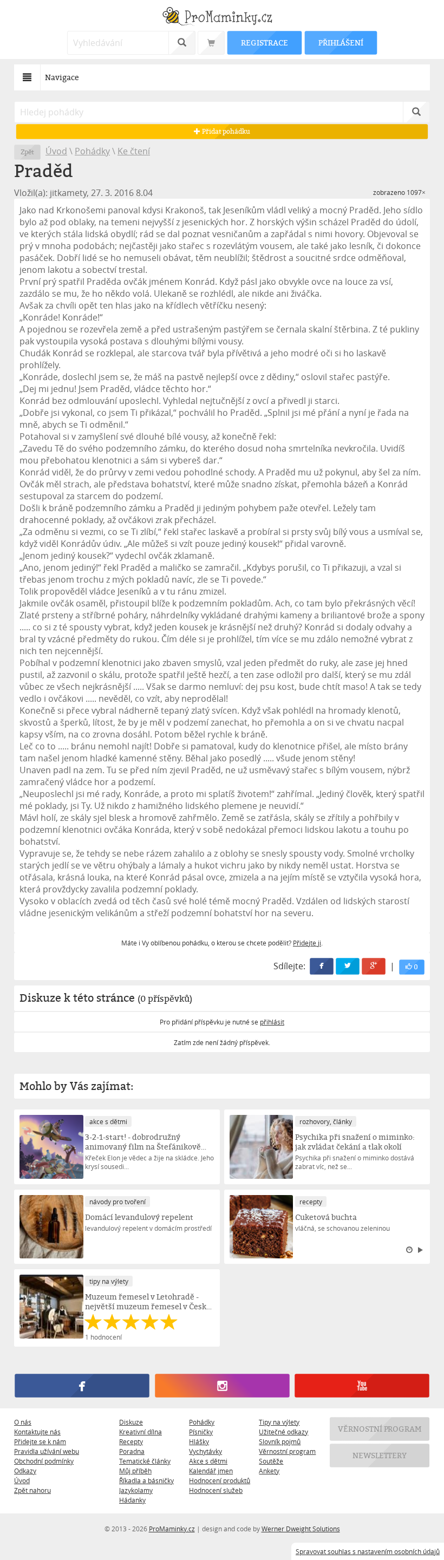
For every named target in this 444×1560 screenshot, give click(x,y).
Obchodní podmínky (44, 1461)
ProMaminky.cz (172, 1528)
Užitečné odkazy (283, 1431)
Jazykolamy (136, 1490)
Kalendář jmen (211, 1470)
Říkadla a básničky (146, 1480)
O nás (22, 1422)
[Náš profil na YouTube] (362, 1386)
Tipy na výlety (279, 1422)
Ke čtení (133, 151)
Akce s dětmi (208, 1461)
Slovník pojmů (280, 1441)
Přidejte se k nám (40, 1441)
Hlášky (199, 1441)
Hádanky (132, 1500)
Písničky (201, 1431)
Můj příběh (135, 1470)
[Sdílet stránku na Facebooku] (322, 966)
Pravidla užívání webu (46, 1451)
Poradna (132, 1451)
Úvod (56, 151)
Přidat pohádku (225, 131)
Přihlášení (340, 42)
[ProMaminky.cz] (222, 17)
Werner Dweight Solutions (301, 1528)
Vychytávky (205, 1451)
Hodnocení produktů (219, 1480)
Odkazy (25, 1470)
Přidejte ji (307, 942)
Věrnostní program (287, 1451)
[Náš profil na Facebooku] (82, 1386)
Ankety (269, 1470)
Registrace (264, 42)
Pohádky (92, 151)
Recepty (131, 1441)
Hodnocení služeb (216, 1490)
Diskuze (131, 1422)
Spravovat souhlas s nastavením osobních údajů (368, 1551)
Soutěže (271, 1461)
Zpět (27, 151)
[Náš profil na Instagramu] (222, 1386)
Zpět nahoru (32, 1490)
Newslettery (379, 1455)
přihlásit (272, 1021)
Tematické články (145, 1461)
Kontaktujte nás (37, 1431)
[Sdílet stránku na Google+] (374, 966)
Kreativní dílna (140, 1431)
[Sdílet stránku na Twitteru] (348, 966)
